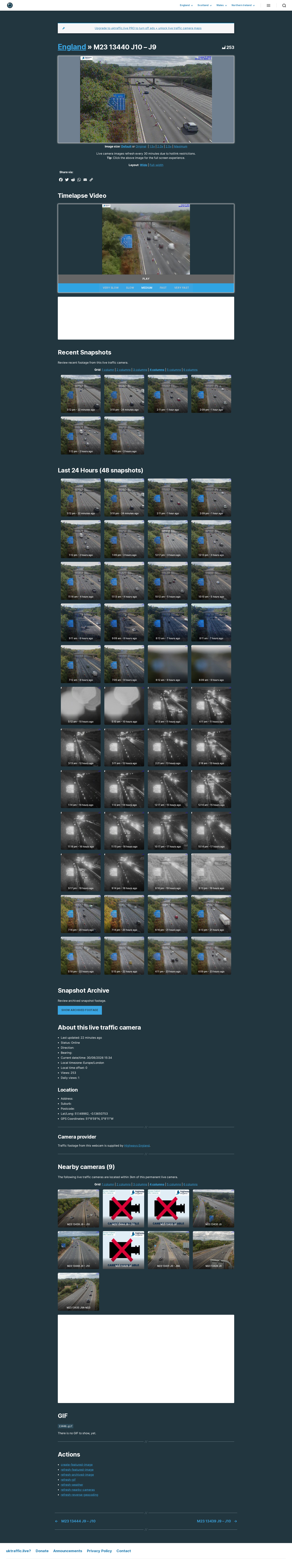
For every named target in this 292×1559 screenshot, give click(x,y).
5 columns (174, 370)
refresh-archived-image (77, 1474)
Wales (220, 5)
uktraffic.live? (18, 1551)
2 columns (123, 370)
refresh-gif (68, 1479)
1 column (108, 370)
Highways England (137, 1145)
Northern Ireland (242, 5)
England (185, 5)
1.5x (152, 146)
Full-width (156, 165)
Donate (42, 1551)
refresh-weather (72, 1484)
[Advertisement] (146, 318)
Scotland (203, 5)
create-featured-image (77, 1464)
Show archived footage (79, 1010)
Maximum (180, 146)
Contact (123, 1551)
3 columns (140, 370)
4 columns (157, 370)
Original (141, 146)
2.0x (160, 146)
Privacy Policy (99, 1551)
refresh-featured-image (77, 1469)
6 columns (190, 370)
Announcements (67, 1551)
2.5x (169, 146)
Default (126, 146)
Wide (143, 165)
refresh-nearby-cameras (78, 1490)
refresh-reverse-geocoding (79, 1495)
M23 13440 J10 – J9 (125, 47)
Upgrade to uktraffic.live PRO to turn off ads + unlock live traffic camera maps (148, 28)
